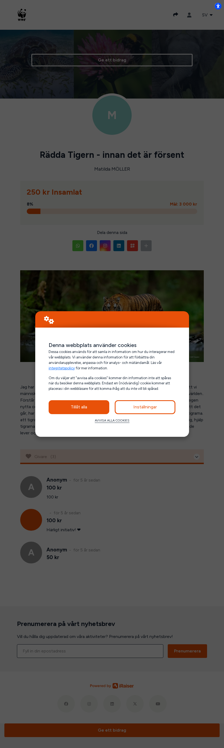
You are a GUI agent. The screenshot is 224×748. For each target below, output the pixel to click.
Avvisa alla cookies (112, 420)
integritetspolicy (62, 368)
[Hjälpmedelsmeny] (218, 6)
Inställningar (145, 406)
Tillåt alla (79, 406)
